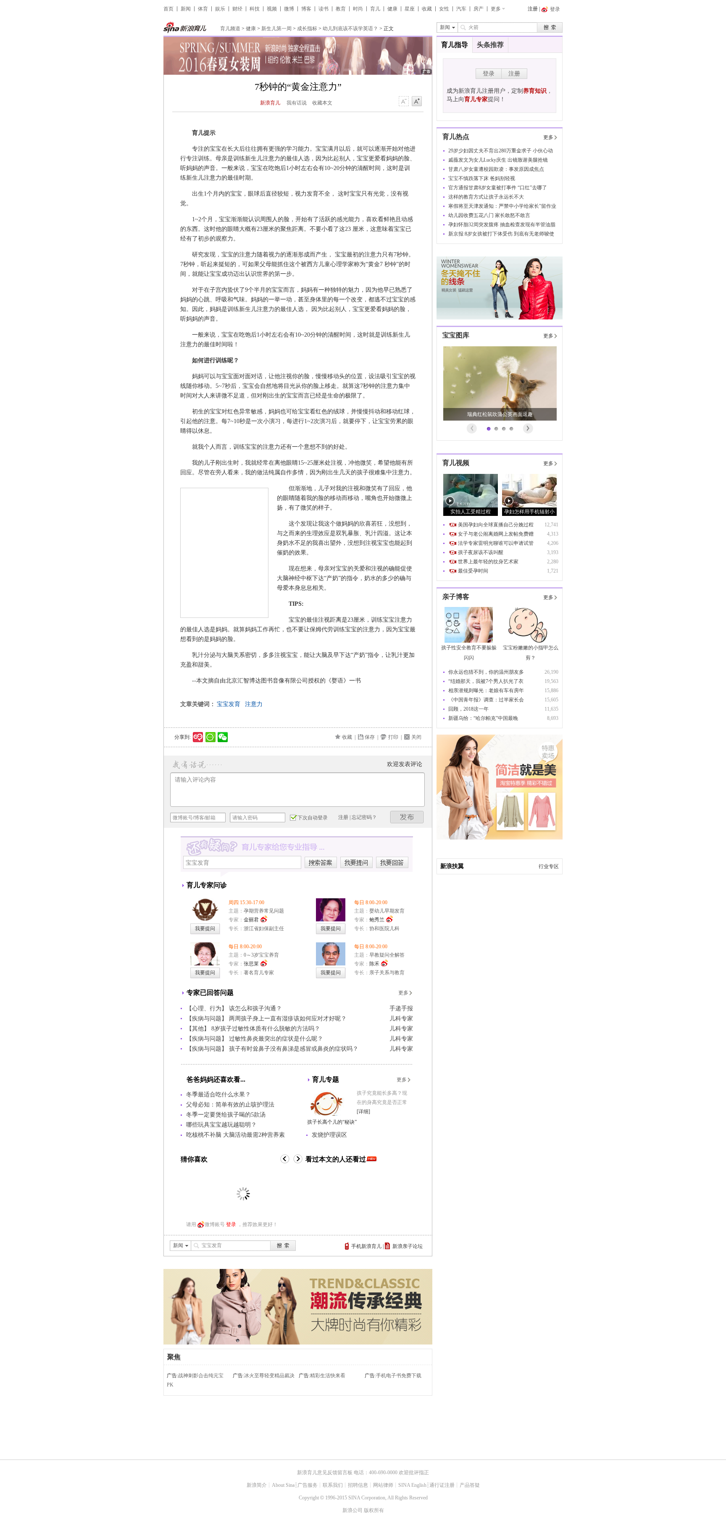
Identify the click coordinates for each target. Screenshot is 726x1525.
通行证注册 (442, 1485)
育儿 (375, 9)
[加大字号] (417, 101)
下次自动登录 (312, 818)
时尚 (358, 9)
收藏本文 (322, 103)
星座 (410, 9)
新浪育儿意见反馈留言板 (324, 1472)
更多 (496, 9)
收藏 (427, 9)
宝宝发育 (228, 704)
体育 (203, 9)
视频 (272, 9)
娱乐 (220, 9)
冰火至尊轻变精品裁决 (269, 1376)
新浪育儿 (270, 103)
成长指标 (307, 28)
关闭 (416, 737)
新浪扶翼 (452, 866)
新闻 (186, 9)
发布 (407, 817)
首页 (168, 9)
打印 (393, 737)
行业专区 (549, 866)
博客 (306, 9)
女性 (444, 9)
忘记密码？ (364, 817)
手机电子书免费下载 (398, 1376)
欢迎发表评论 (404, 764)
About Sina (283, 1485)
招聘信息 (358, 1485)
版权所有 (374, 1510)
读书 (323, 9)
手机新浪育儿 (366, 1246)
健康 (392, 9)
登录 (231, 1224)
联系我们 (333, 1485)
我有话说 (297, 103)
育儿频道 (230, 28)
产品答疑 (470, 1485)
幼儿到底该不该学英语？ (350, 28)
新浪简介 (257, 1485)
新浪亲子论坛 (407, 1246)
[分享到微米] (198, 737)
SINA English (412, 1485)
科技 (255, 9)
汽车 (461, 9)
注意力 (254, 704)
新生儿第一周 (276, 28)
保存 (370, 737)
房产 (478, 9)
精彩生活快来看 (327, 1376)
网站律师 (383, 1485)
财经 (237, 9)
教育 (341, 9)
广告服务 (307, 1485)
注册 (533, 9)
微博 (289, 9)
